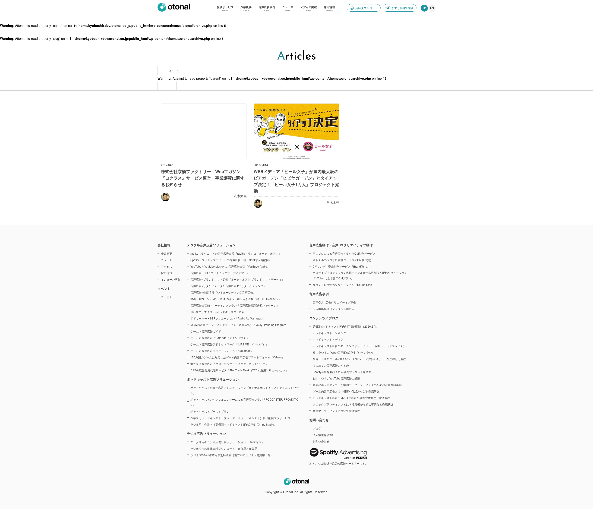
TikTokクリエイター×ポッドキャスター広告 (217, 312)
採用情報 (166, 273)
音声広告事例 (319, 293)
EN (432, 8)
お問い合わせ (321, 441)
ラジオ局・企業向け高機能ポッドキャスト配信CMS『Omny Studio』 (233, 424)
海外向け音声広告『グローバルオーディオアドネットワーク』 (229, 364)
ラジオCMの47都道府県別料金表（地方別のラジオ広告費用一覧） (231, 455)
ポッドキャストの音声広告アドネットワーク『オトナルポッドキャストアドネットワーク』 (244, 390)
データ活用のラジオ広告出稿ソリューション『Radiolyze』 (227, 442)
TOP (170, 71)
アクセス (166, 266)
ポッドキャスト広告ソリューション (213, 379)
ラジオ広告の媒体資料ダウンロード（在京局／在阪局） (225, 448)
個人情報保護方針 (324, 435)
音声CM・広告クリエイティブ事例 (334, 302)
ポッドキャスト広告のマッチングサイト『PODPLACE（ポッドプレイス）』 (361, 346)
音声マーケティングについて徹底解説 (336, 411)
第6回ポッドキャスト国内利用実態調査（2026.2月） (346, 326)
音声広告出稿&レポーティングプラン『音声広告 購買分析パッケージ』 (234, 305)
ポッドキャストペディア (328, 339)
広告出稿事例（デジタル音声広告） (335, 309)
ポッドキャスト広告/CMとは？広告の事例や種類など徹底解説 (351, 398)
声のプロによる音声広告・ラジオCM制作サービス (344, 253)
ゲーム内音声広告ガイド (205, 331)
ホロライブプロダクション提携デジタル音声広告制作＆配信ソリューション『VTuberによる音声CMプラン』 (360, 275)
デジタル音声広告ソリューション (211, 245)
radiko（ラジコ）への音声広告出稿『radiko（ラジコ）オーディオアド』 (235, 253)
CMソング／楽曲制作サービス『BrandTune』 (341, 266)
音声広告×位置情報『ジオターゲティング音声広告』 (223, 292)
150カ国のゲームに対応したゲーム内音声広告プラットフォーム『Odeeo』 (237, 357)
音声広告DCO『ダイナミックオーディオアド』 (219, 273)
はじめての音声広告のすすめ (331, 365)
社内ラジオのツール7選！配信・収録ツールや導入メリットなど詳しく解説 (359, 359)
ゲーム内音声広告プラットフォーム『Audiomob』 (221, 351)
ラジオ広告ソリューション (206, 433)
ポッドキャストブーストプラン (209, 411)
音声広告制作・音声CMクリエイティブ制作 (341, 245)
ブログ (317, 428)
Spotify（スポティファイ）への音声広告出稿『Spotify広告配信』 (230, 260)
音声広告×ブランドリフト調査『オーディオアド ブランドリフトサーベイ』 (237, 279)
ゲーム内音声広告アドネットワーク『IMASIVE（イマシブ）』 (229, 344)
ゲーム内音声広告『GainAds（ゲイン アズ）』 (219, 338)
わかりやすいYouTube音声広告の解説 (336, 378)
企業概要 (166, 253)
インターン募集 (170, 279)
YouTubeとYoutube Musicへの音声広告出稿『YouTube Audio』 (230, 266)
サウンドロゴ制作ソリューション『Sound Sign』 (344, 285)
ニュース (166, 260)
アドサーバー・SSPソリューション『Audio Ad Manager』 (227, 318)
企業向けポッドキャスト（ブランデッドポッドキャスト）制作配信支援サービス (240, 418)
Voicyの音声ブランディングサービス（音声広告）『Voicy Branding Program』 (239, 325)
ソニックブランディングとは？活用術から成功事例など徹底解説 (353, 404)
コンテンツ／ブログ (323, 318)
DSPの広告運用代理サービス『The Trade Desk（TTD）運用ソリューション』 (239, 370)
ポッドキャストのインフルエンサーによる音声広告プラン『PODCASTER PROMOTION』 (244, 402)
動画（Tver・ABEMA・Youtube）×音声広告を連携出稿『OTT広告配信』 (235, 299)
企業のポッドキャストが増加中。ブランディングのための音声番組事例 (357, 385)
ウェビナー (168, 297)
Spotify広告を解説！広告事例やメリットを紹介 (342, 372)
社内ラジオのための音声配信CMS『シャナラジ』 (344, 352)
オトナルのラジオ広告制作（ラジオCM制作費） (343, 260)
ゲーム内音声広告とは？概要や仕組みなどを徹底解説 (346, 391)
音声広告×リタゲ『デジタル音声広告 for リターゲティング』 (228, 286)
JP (424, 8)
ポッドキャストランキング (329, 333)
